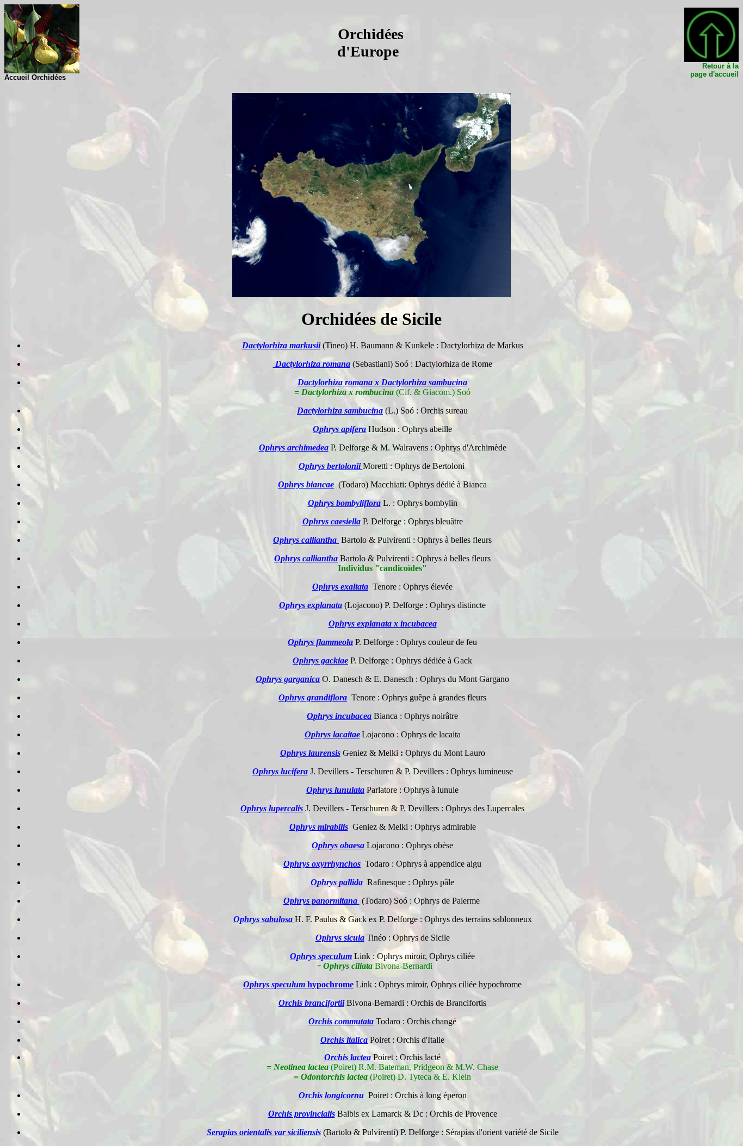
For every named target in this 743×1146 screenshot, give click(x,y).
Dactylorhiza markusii (281, 345)
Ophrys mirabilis (318, 826)
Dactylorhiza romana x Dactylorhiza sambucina (382, 382)
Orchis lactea (347, 1057)
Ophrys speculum (274, 984)
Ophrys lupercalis (271, 808)
